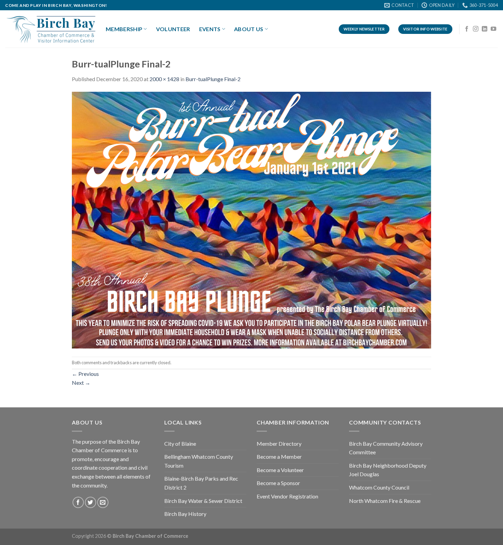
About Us (248, 29)
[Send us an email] (102, 502)
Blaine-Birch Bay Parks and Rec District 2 (201, 483)
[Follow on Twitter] (90, 502)
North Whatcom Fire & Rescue (385, 500)
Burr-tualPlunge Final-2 (213, 79)
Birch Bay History (185, 513)
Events (210, 29)
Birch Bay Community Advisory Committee (386, 448)
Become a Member (279, 456)
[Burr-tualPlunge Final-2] (251, 219)
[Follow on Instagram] (475, 29)
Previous (85, 373)
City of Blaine (180, 443)
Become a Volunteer (280, 470)
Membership (124, 29)
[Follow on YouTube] (493, 29)
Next (81, 382)
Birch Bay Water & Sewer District (203, 500)
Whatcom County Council (379, 487)
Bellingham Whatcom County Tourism (198, 461)
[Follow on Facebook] (466, 29)
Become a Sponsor (278, 483)
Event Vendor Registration (287, 496)
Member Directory (279, 443)
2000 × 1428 (164, 79)
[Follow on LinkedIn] (484, 29)
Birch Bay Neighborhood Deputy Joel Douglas (387, 470)
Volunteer (173, 29)
